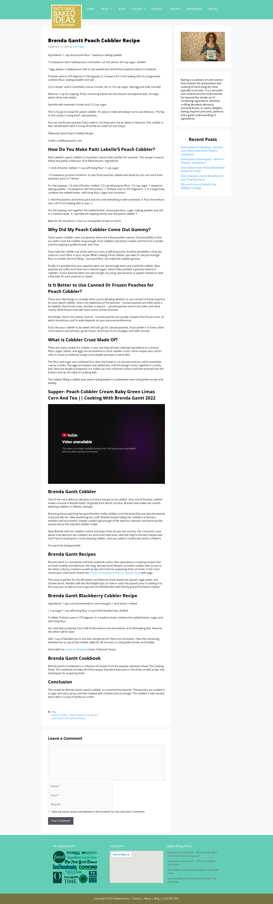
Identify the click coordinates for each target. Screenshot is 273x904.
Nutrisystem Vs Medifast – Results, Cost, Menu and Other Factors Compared (202, 150)
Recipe (213, 9)
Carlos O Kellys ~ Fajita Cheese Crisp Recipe (75, 714)
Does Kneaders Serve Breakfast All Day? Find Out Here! (202, 177)
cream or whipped (76, 649)
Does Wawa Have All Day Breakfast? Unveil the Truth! (203, 169)
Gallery (137, 9)
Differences (194, 9)
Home (90, 9)
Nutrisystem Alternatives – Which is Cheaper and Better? (202, 160)
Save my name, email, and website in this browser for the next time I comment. (98, 811)
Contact (157, 9)
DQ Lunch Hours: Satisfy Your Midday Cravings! (199, 186)
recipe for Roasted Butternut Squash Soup (115, 572)
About (105, 9)
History (175, 9)
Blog (122, 9)
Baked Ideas (122, 898)
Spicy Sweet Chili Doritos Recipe (68, 718)
